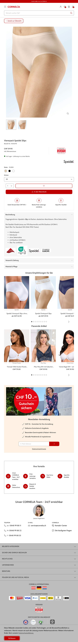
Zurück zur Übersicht (14, 21)
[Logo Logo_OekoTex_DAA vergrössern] (22, 250)
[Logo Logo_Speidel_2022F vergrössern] (69, 161)
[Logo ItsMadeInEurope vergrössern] (46, 250)
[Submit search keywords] (71, 13)
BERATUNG (6, 571)
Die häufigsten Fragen (63, 530)
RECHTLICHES (7, 559)
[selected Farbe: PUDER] (5, 171)
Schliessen (12, 638)
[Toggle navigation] (5, 7)
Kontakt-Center (61, 525)
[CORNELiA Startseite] (14, 7)
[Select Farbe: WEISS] (13, 171)
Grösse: (6, 175)
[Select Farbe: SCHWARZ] (9, 171)
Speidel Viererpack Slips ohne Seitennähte (16, 314)
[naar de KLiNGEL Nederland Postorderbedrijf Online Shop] (45, 588)
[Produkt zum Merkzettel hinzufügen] (43, 186)
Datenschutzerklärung (25, 633)
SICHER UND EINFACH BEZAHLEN (14, 553)
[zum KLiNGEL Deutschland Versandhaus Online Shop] (39, 587)
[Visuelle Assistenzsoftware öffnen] (51, 621)
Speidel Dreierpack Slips (43, 313)
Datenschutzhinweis (39, 449)
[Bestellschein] (69, 7)
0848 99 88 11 (15, 525)
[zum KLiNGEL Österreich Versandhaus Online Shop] (33, 588)
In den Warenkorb (40, 192)
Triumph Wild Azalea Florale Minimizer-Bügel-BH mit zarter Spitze (16, 367)
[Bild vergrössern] (68, 113)
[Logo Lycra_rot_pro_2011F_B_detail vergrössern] (10, 250)
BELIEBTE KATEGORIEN (10, 546)
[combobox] (39, 13)
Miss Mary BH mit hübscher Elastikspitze (43, 367)
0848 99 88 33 (15, 535)
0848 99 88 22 (15, 530)
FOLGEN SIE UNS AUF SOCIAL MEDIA (15, 577)
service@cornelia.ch (38, 525)
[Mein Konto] (61, 7)
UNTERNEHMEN (8, 565)
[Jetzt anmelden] (54, 444)
